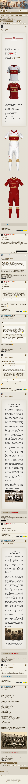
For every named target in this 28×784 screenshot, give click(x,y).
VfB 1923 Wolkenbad (6, 18)
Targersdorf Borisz (8, 19)
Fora (4, 11)
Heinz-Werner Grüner (7, 25)
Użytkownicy (6, 11)
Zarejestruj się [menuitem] (26, 11)
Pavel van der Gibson (17, 58)
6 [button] (13, 23)
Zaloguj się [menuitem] (24, 11)
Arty (11, 779)
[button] (7, 23)
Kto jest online (4, 771)
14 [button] (23, 23)
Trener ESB (14, 19)
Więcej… (2, 11)
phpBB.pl (19, 780)
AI (21, 10)
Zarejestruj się (13, 12)
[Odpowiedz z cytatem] (25, 26)
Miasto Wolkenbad (14, 56)
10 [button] (20, 23)
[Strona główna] (14, 4)
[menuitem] (26, 15)
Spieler (18, 57)
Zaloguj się (7, 12)
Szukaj (3, 12)
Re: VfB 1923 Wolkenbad (7, 238)
